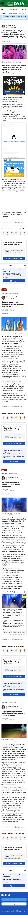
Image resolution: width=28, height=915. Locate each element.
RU (23, 9)
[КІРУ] (25, 9)
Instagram (15, 281)
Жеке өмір (21, 13)
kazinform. (13, 759)
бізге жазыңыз (19, 222)
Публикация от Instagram (14, 157)
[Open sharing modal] (18, 266)
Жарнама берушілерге (14, 904)
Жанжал (9, 22)
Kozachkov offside (6, 526)
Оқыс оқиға (4, 293)
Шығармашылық (13, 13)
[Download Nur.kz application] (14, 3)
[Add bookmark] (25, 265)
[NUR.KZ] (14, 9)
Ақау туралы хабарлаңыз (14, 899)
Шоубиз (3, 13)
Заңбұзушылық (13, 473)
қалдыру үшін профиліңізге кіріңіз (13, 252)
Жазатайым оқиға (13, 293)
